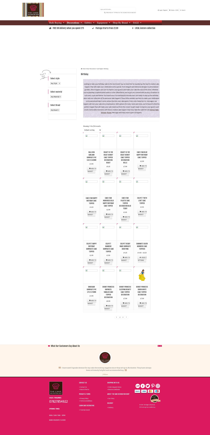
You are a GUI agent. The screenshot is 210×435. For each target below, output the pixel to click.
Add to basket (92, 170)
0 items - (174, 10)
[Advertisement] (105, 49)
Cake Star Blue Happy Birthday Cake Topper (142, 155)
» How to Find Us (84, 389)
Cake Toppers (100, 68)
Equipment (102, 22)
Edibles (88, 22)
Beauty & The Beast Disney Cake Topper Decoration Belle (125, 157)
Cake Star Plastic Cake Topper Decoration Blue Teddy (125, 203)
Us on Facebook (143, 386)
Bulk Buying (55, 22)
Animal (152, 110)
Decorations (73, 22)
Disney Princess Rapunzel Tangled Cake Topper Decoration (108, 292)
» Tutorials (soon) (84, 410)
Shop (87, 68)
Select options (142, 258)
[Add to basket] (91, 134)
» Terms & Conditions (85, 401)
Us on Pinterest (153, 386)
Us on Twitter (148, 386)
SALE (136, 22)
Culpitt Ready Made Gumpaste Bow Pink (125, 246)
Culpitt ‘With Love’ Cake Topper (142, 200)
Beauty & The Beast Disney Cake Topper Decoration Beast (108, 157)
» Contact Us (83, 387)
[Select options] (142, 226)
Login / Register (163, 10)
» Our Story (110, 398)
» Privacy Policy (83, 398)
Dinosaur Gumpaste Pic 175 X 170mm (91, 289)
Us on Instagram (158, 386)
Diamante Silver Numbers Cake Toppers (142, 246)
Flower (109, 113)
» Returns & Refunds (113, 389)
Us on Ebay (138, 386)
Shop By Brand (120, 22)
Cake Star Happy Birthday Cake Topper (91, 200)
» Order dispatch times (114, 387)
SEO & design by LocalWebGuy (147, 407)
